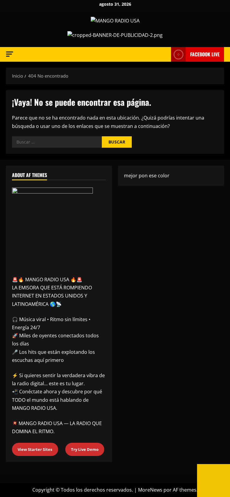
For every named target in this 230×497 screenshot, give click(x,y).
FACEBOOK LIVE (205, 54)
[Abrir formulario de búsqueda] (165, 54)
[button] (9, 54)
